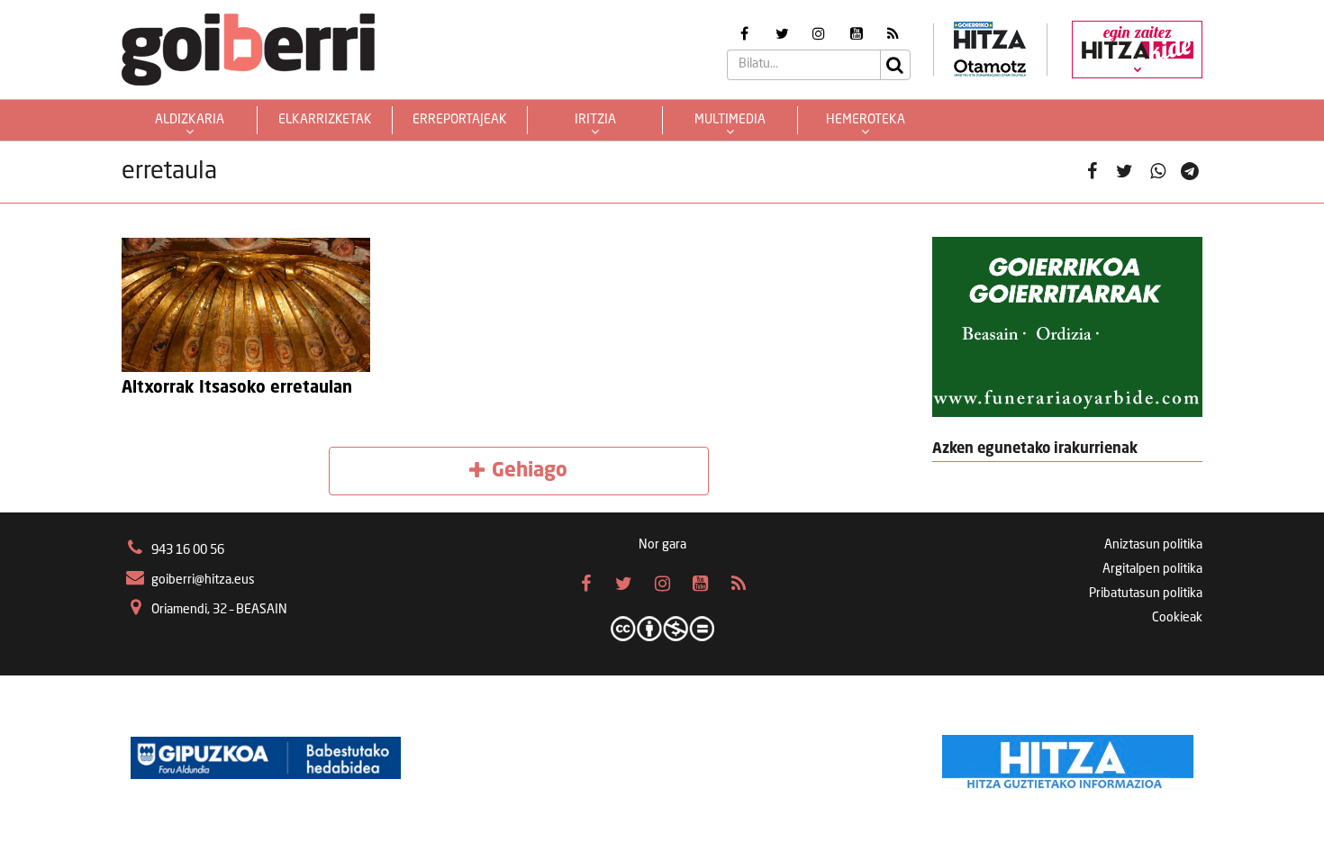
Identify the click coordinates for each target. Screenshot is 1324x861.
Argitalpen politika (1152, 569)
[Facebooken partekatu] (1092, 172)
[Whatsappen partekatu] (1158, 172)
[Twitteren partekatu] (1124, 172)
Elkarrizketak (325, 119)
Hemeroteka (865, 119)
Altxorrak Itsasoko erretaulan (237, 388)
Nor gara (662, 545)
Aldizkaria (189, 119)
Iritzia (595, 119)
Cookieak (1177, 618)
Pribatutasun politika (1145, 593)
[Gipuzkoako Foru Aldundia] (266, 757)
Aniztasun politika (1153, 545)
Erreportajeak (460, 119)
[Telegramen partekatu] (1190, 172)
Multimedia (730, 119)
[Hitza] (1067, 757)
